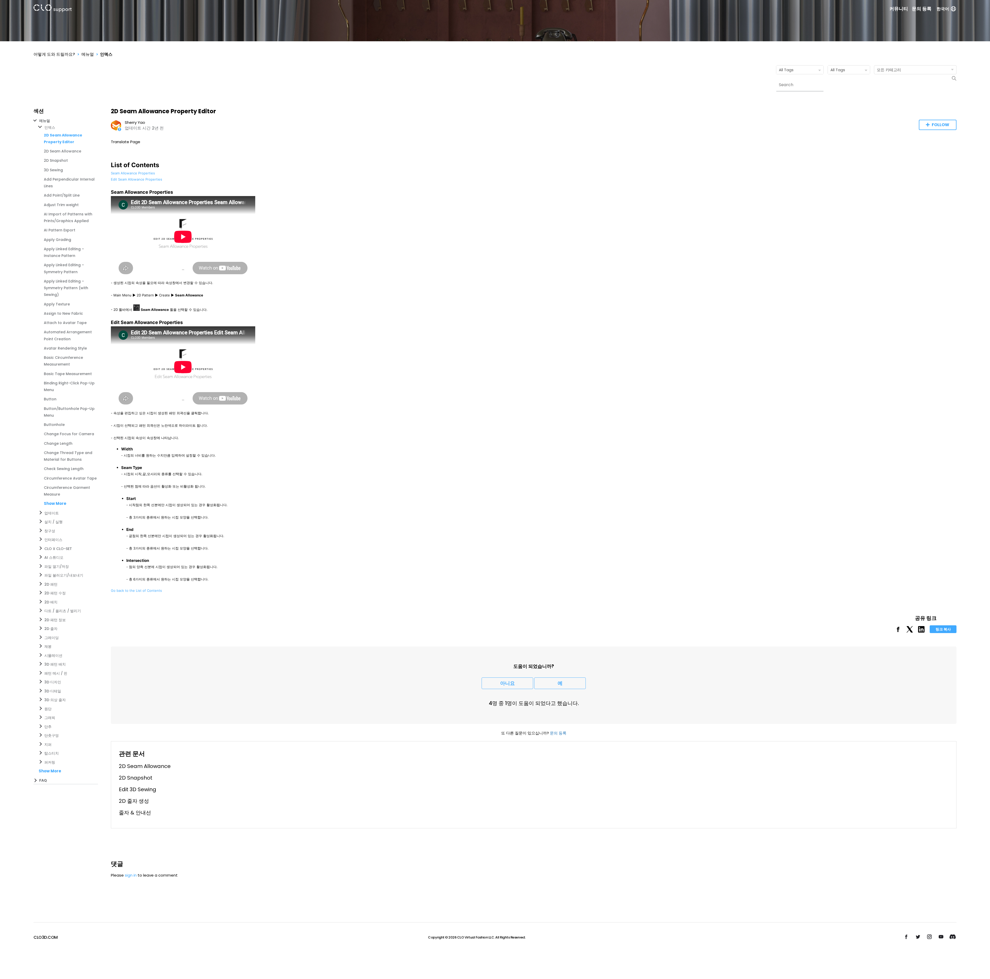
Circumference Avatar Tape (70, 478)
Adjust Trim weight (61, 204)
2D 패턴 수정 (55, 593)
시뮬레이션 (53, 655)
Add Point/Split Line (62, 195)
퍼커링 (49, 762)
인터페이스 (53, 539)
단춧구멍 (51, 735)
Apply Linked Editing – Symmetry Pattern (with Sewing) (66, 288)
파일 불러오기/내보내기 (63, 575)
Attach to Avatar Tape (65, 322)
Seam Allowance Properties (133, 173)
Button (50, 399)
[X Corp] (909, 631)
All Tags (786, 69)
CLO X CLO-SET (58, 548)
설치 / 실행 (53, 521)
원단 (48, 708)
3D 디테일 (52, 691)
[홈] (53, 9)
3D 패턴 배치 (55, 664)
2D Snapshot (56, 160)
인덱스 (106, 54)
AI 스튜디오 (53, 557)
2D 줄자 (50, 628)
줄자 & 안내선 (135, 812)
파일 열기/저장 (56, 566)
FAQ (43, 780)
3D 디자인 (52, 682)
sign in (131, 875)
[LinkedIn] (921, 631)
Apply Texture (57, 304)
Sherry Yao (135, 122)
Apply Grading (57, 239)
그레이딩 (51, 637)
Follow (940, 125)
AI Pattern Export (59, 230)
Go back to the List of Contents (136, 590)
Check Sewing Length (64, 468)
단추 (48, 726)
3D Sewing (53, 170)
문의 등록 (921, 8)
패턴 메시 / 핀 (55, 673)
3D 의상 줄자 (55, 699)
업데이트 (51, 513)
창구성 (49, 530)
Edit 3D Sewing (137, 789)
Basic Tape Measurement (68, 373)
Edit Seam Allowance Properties (136, 179)
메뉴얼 (87, 54)
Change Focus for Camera (69, 433)
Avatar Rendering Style (65, 348)
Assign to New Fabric (63, 313)
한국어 (943, 9)
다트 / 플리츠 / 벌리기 (62, 610)
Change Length (58, 443)
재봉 (48, 646)
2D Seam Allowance (62, 151)
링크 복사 (943, 629)
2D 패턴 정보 (55, 619)
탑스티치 (51, 753)
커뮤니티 (898, 8)
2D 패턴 (50, 584)
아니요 (507, 683)
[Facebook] (898, 631)
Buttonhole (54, 424)
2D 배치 (50, 602)
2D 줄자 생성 (134, 801)
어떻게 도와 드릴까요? (54, 54)
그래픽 (49, 717)
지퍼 (48, 744)
